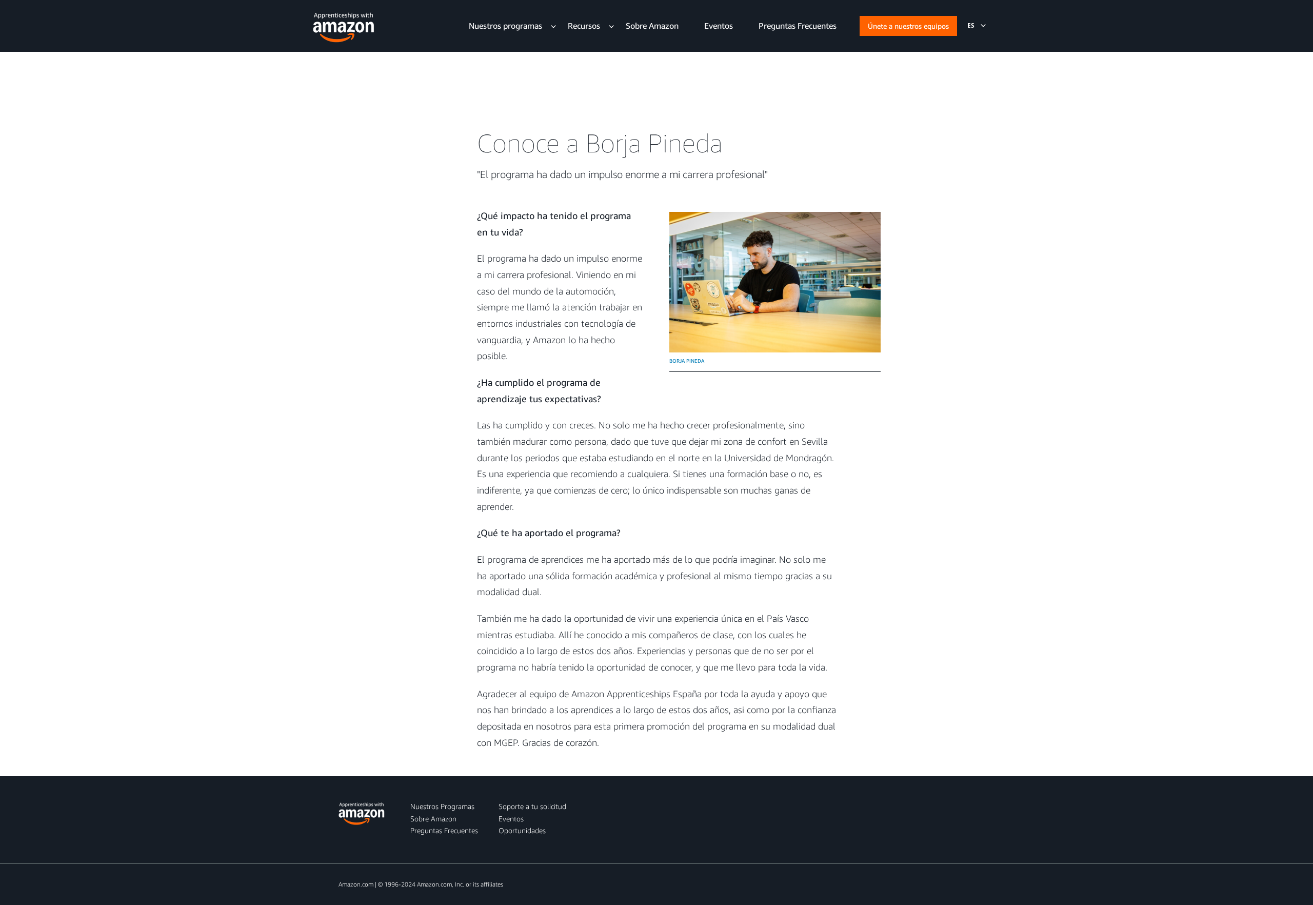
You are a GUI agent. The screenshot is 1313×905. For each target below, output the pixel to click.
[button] (971, 25)
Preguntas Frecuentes (444, 830)
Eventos (511, 818)
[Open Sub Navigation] (553, 25)
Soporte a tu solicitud (532, 806)
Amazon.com (356, 884)
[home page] (343, 25)
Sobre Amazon (433, 818)
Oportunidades (522, 830)
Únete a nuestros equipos (908, 26)
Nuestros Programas (442, 806)
